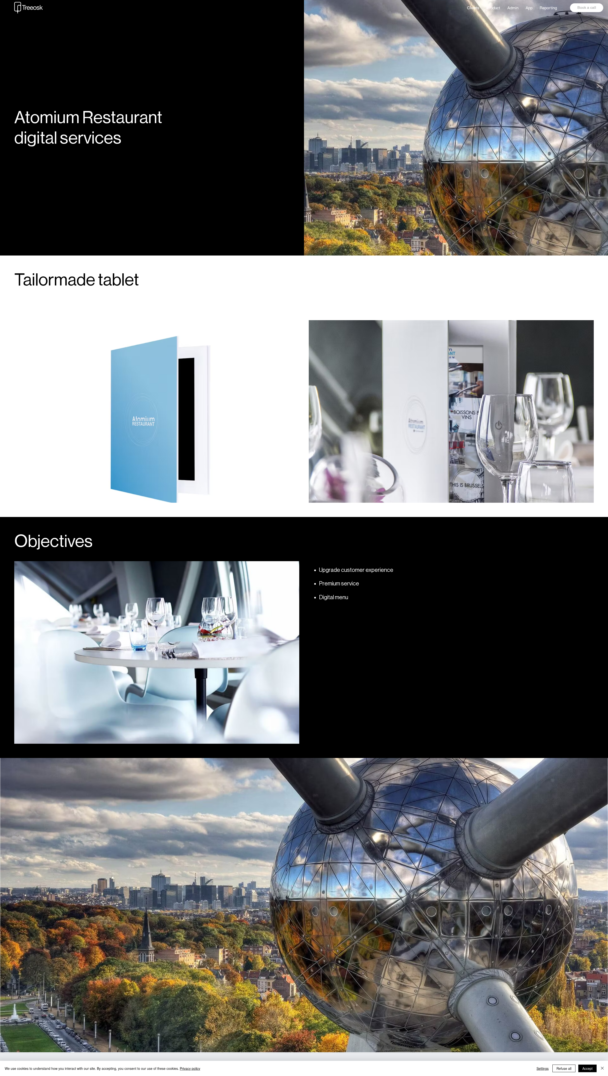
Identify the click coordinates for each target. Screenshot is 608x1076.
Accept (587, 1068)
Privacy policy (190, 1068)
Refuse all (563, 1068)
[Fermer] (602, 1068)
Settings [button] (543, 1068)
